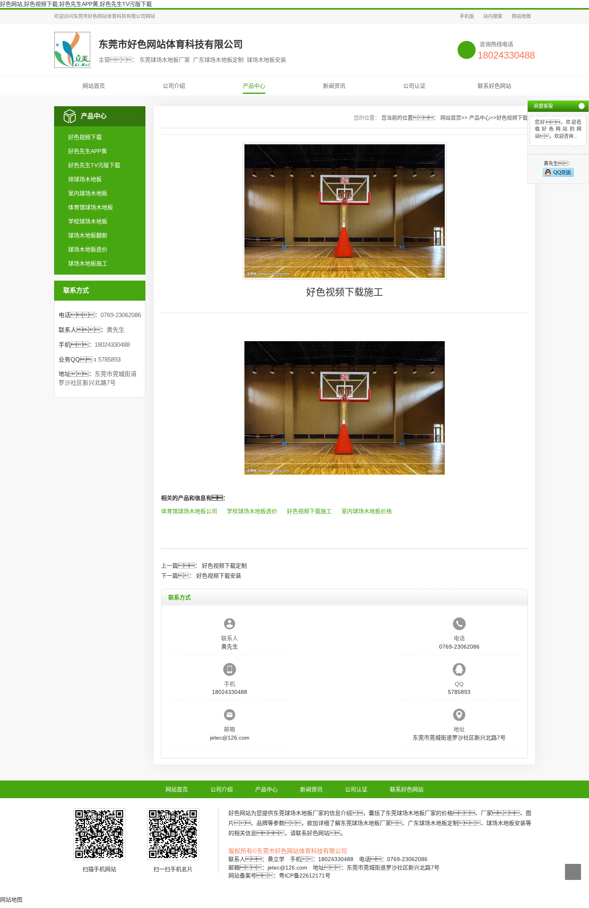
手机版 (467, 16)
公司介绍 (174, 86)
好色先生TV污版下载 (94, 165)
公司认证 (414, 86)
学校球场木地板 (87, 221)
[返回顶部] (573, 872)
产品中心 (254, 86)
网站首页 (94, 86)
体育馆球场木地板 (90, 207)
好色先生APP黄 (87, 151)
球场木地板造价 (87, 249)
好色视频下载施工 (309, 511)
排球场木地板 (85, 179)
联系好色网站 (494, 86)
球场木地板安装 (506, 823)
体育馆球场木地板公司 (189, 511)
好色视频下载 (85, 137)
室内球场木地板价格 (366, 511)
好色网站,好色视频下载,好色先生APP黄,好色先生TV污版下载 (76, 4)
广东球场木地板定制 (433, 823)
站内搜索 (492, 16)
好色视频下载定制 (224, 565)
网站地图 (521, 16)
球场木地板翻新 (87, 235)
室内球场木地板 (87, 193)
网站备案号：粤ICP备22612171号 (279, 875)
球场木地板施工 (87, 263)
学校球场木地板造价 (252, 511)
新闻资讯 (334, 86)
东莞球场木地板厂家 (298, 813)
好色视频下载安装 (218, 575)
